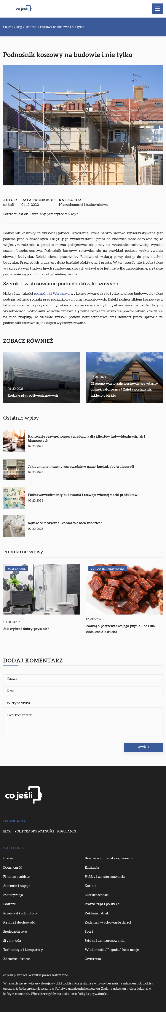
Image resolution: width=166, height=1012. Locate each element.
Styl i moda (12, 940)
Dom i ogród (12, 867)
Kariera (91, 886)
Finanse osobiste (16, 876)
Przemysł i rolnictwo (20, 913)
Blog (7, 831)
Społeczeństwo (15, 931)
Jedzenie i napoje (16, 886)
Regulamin (66, 831)
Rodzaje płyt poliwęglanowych (33, 395)
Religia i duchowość (19, 922)
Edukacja (92, 867)
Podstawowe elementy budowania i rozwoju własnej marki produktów (82, 495)
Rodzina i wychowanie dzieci (108, 922)
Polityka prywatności (34, 831)
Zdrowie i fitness (16, 959)
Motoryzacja (13, 895)
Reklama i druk (97, 913)
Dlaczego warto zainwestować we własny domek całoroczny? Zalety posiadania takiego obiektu (124, 389)
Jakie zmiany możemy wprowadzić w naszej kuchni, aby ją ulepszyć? (81, 466)
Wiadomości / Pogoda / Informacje (112, 950)
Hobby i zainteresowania (105, 876)
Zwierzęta (93, 959)
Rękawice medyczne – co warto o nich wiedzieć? (65, 523)
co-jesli (8, 204)
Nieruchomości (97, 895)
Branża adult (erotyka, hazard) (109, 858)
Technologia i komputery (23, 950)
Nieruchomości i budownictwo (83, 204)
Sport (89, 931)
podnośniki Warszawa (52, 293)
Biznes (8, 858)
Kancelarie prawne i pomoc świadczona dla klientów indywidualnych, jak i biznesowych (86, 439)
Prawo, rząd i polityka (102, 904)
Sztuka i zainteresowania (105, 940)
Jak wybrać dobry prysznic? (26, 629)
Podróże (9, 904)
